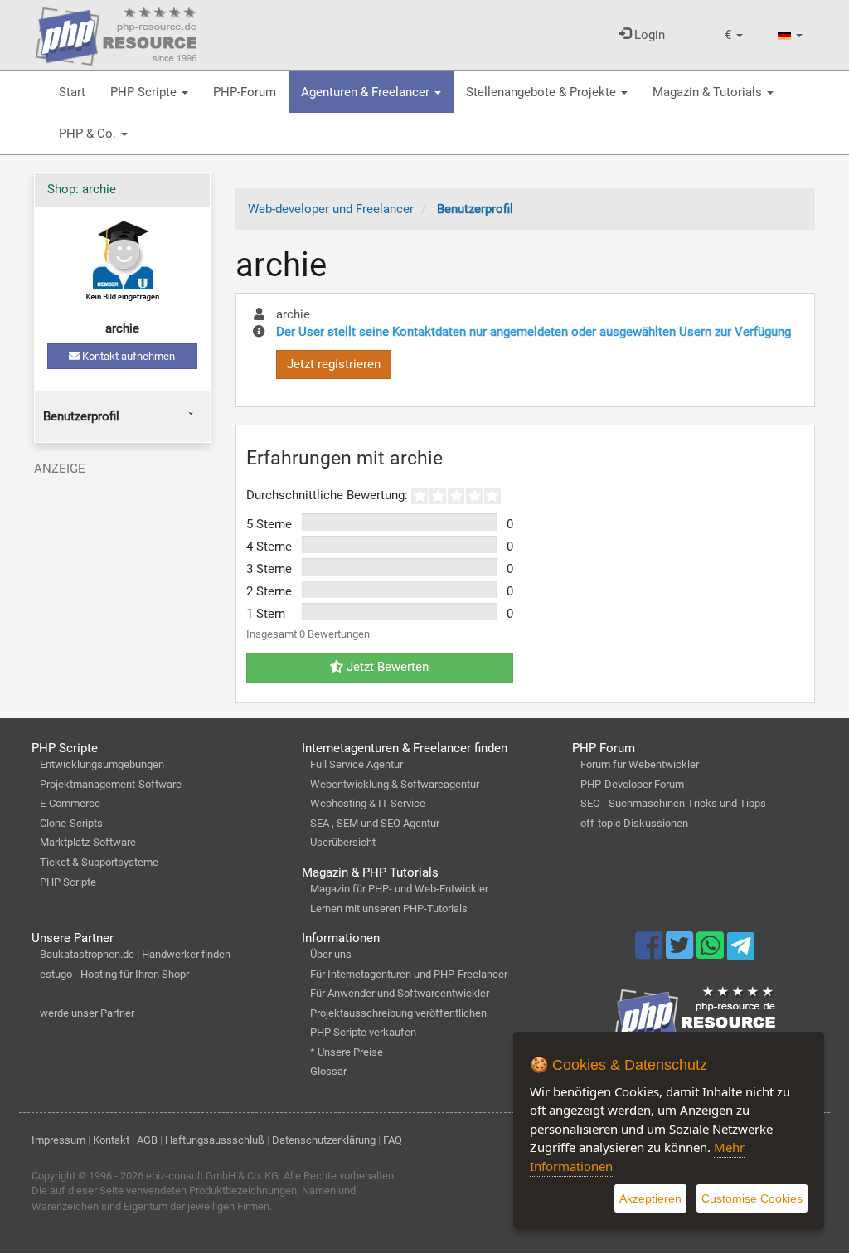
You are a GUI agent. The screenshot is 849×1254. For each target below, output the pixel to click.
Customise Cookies (752, 1198)
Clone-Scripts (71, 823)
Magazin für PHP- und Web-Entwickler (399, 888)
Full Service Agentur (356, 764)
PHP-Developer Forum (632, 784)
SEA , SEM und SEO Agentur (374, 823)
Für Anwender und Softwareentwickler (399, 993)
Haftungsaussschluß (214, 1140)
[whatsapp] (711, 952)
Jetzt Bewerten (386, 666)
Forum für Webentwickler (639, 764)
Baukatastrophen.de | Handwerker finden (135, 954)
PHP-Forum (244, 92)
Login (648, 34)
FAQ (392, 1140)
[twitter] (681, 952)
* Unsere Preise (346, 1052)
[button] (733, 35)
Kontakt (111, 1140)
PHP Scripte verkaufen (363, 1032)
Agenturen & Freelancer (367, 92)
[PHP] (116, 33)
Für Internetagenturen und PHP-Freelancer (408, 974)
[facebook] (650, 952)
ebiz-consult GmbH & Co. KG (212, 1175)
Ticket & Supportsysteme (99, 862)
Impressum (58, 1140)
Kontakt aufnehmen (127, 356)
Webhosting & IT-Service (367, 803)
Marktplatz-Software (88, 842)
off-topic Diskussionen (634, 823)
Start (72, 92)
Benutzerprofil (81, 416)
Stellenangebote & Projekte (542, 92)
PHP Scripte (145, 92)
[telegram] (740, 950)
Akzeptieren (650, 1198)
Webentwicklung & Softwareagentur (394, 784)
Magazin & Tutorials (709, 92)
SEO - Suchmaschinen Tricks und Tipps (673, 803)
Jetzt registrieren (334, 364)
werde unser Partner (87, 1013)
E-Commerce (70, 803)
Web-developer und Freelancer (331, 209)
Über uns (331, 954)
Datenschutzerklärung (324, 1140)
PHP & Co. (89, 133)
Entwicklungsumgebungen (102, 764)
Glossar (328, 1071)
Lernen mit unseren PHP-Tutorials (389, 908)
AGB (147, 1140)
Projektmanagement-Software (111, 784)
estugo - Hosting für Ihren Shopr (114, 974)
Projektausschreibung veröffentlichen (398, 1013)
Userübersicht (343, 842)
